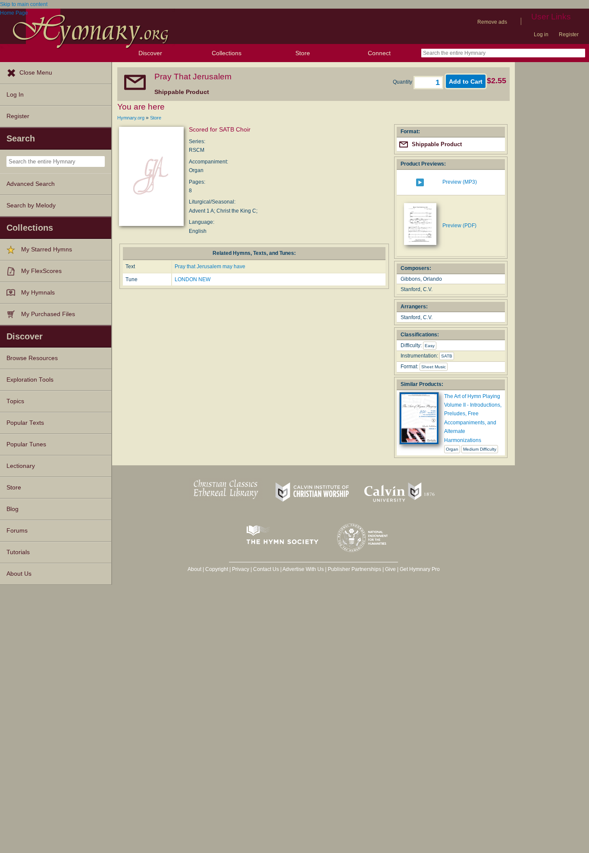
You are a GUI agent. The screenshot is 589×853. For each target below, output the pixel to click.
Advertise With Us (303, 569)
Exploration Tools (29, 379)
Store (302, 53)
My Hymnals (38, 292)
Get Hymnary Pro (420, 569)
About (194, 569)
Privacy (240, 569)
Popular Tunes (26, 444)
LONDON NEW (192, 279)
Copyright (216, 569)
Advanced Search (30, 184)
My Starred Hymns (46, 249)
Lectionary (20, 466)
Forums (17, 530)
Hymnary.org (130, 117)
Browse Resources (32, 358)
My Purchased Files (48, 314)
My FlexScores (41, 271)
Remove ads (492, 22)
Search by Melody (31, 205)
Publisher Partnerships (354, 569)
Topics (15, 401)
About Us (18, 574)
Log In (15, 94)
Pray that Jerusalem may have (210, 266)
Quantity (403, 82)
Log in (541, 34)
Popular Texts (25, 423)
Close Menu (35, 72)
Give (390, 569)
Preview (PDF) (459, 226)
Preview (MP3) (459, 182)
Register (569, 34)
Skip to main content (23, 4)
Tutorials (18, 552)
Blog (12, 509)
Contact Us (266, 569)
